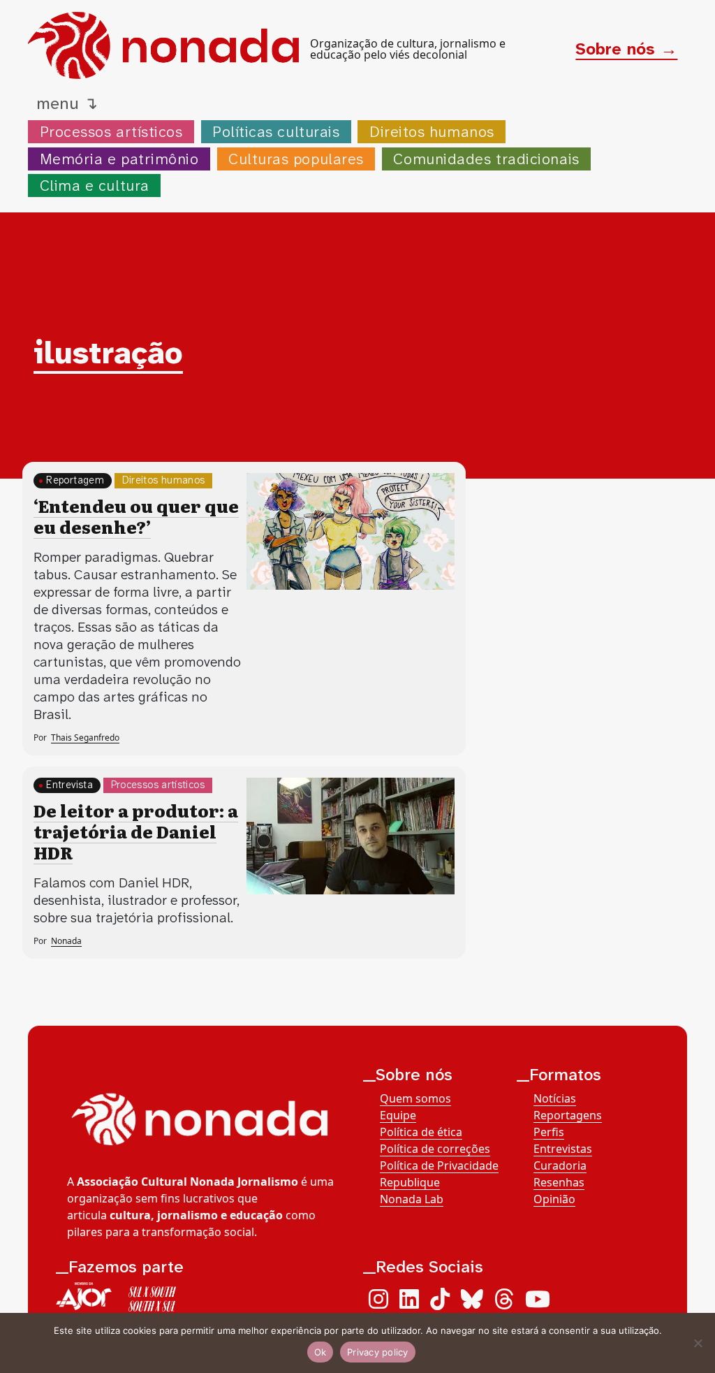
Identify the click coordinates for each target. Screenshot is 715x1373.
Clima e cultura (94, 185)
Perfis (548, 1132)
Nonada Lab (411, 1199)
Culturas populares (296, 159)
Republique (410, 1182)
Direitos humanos (431, 132)
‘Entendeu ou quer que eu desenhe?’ (136, 516)
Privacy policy (377, 1352)
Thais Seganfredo (85, 737)
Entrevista (69, 785)
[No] (698, 1343)
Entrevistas (562, 1148)
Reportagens (567, 1115)
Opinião (554, 1199)
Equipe (398, 1115)
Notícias (554, 1098)
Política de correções (435, 1148)
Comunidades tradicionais (486, 159)
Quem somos (415, 1098)
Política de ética (421, 1132)
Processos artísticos (111, 132)
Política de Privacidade (439, 1165)
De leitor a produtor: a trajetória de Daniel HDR (136, 831)
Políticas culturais (275, 132)
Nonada (66, 941)
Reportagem (75, 480)
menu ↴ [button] (67, 103)
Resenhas (558, 1182)
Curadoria (560, 1165)
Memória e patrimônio (119, 159)
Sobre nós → (626, 49)
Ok (320, 1352)
